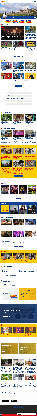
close (35, 413)
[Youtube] (19, 407)
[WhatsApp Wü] (22, 407)
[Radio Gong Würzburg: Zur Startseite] (3, 1)
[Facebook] (15, 407)
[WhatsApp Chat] (35, 17)
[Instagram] (17, 407)
